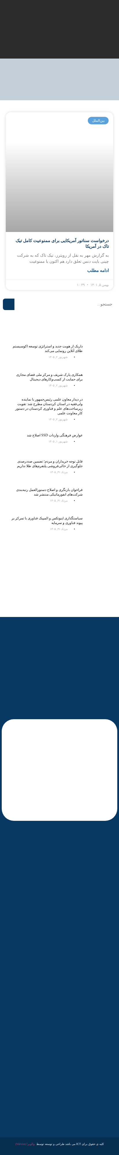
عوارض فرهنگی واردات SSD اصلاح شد (55, 435)
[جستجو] (8, 304)
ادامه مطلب (98, 270)
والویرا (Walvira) (25, 1144)
